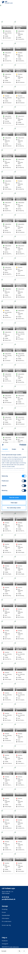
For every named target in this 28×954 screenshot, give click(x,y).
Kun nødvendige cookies (14, 507)
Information (5, 918)
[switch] (24, 481)
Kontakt (4, 951)
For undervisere (6, 921)
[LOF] (9, 2)
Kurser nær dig (6, 925)
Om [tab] (23, 449)
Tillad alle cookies (14, 497)
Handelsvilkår (6, 915)
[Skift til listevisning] (25, 19)
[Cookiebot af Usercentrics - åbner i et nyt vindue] (19, 445)
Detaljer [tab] (14, 449)
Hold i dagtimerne (7, 12)
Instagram (5, 944)
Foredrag (4, 909)
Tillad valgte (14, 502)
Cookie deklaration (14, 947)
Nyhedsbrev (5, 947)
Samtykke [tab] (5, 449)
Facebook (5, 941)
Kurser (4, 912)
